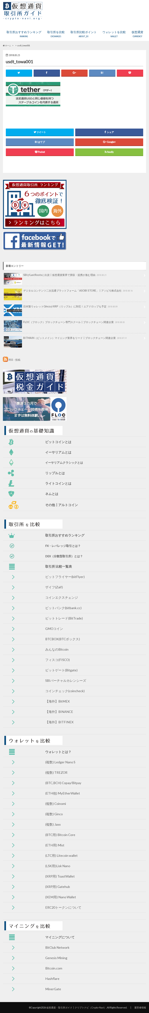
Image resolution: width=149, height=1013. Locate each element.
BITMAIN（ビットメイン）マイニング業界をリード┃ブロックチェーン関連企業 (75, 337)
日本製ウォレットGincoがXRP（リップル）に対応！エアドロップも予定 (70, 306)
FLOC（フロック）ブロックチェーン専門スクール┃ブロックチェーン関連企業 (74, 322)
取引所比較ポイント (84, 34)
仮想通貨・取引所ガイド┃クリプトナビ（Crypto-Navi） (76, 1007)
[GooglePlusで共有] (74, 73)
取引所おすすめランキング (24, 34)
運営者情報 (140, 1007)
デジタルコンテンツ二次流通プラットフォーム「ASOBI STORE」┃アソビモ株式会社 (78, 290)
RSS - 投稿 (14, 359)
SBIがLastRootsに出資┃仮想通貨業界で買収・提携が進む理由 (64, 274)
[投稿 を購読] (5, 359)
